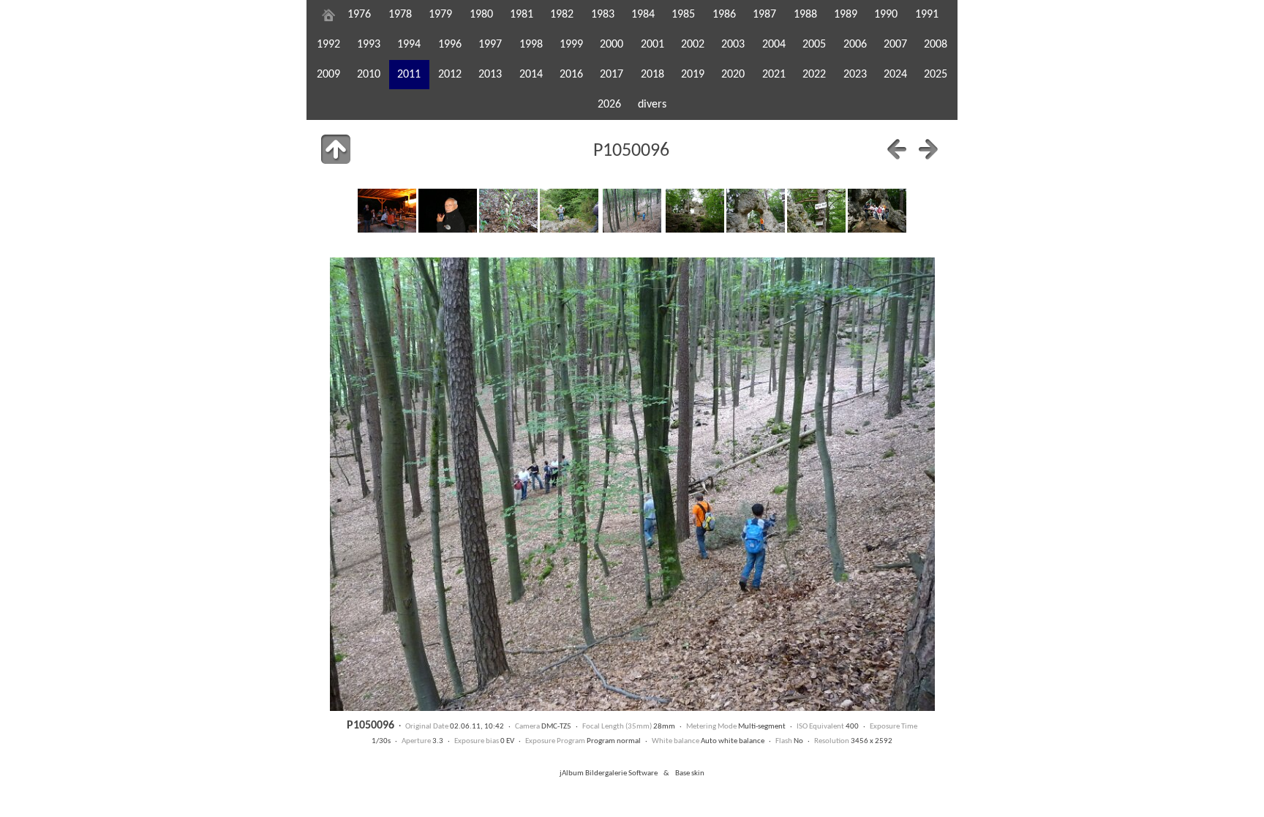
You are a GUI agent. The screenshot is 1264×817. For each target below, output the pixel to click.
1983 (602, 14)
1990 (886, 14)
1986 (724, 14)
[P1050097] (695, 211)
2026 (609, 104)
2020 (733, 74)
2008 (935, 44)
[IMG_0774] (387, 211)
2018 (652, 74)
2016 (571, 74)
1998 (531, 44)
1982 (561, 14)
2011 (409, 74)
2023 (855, 74)
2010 (368, 74)
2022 (814, 74)
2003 (733, 44)
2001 (652, 44)
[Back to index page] (335, 149)
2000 (611, 44)
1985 (683, 14)
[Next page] (928, 149)
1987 (764, 14)
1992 (328, 44)
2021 (774, 74)
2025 (935, 74)
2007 (895, 44)
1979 (440, 14)
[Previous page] (896, 149)
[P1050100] (877, 211)
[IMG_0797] (447, 211)
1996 (450, 44)
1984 (643, 14)
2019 (692, 74)
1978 (400, 14)
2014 (531, 74)
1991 (926, 14)
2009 (328, 74)
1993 (368, 44)
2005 (814, 44)
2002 (692, 44)
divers (652, 104)
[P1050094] (508, 211)
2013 (490, 74)
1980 (481, 14)
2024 (895, 74)
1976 (359, 14)
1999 (571, 44)
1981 (521, 14)
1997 (490, 44)
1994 (409, 44)
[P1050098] (755, 211)
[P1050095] (569, 211)
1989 (845, 14)
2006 (855, 44)
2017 (611, 74)
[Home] (328, 15)
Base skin (689, 773)
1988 (805, 14)
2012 (450, 74)
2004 (774, 44)
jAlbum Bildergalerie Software (609, 773)
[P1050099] (816, 211)
